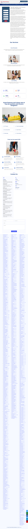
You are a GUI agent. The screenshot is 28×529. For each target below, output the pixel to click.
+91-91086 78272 (24, 1)
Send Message (14, 231)
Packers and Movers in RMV (6, 363)
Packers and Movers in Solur (6, 411)
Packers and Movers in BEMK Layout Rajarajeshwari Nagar (13, 314)
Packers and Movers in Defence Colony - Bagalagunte (22, 248)
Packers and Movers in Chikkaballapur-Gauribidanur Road (14, 383)
